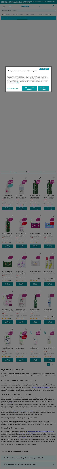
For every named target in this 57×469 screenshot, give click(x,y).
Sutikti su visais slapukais (29, 88)
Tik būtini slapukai (43, 88)
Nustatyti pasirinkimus (13, 88)
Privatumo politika (15, 82)
